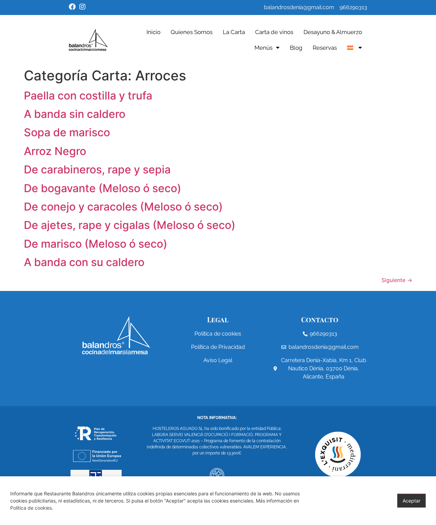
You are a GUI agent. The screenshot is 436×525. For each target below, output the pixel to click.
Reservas (325, 47)
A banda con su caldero (84, 262)
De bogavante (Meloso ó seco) (102, 188)
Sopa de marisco (67, 132)
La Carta (234, 32)
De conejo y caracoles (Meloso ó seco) (123, 206)
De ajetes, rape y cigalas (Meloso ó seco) (129, 225)
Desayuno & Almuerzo (332, 32)
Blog (296, 47)
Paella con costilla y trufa (88, 95)
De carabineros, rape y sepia (97, 169)
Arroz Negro (55, 151)
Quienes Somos (192, 32)
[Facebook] (72, 6)
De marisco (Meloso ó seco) (95, 243)
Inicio (153, 32)
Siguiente (397, 280)
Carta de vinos (274, 32)
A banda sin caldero (74, 114)
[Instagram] (82, 6)
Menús (263, 47)
